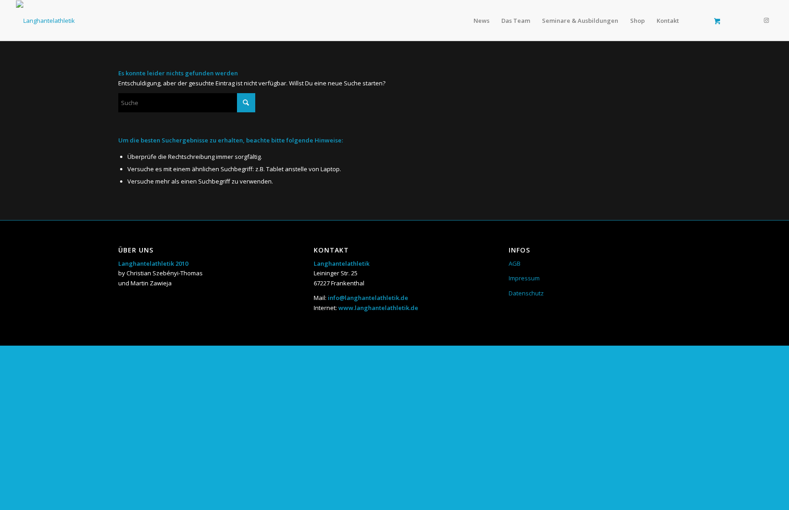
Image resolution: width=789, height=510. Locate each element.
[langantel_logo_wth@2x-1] (45, 20)
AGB (515, 263)
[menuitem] (481, 20)
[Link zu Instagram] (766, 20)
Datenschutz (526, 293)
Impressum (524, 278)
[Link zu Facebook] (752, 20)
